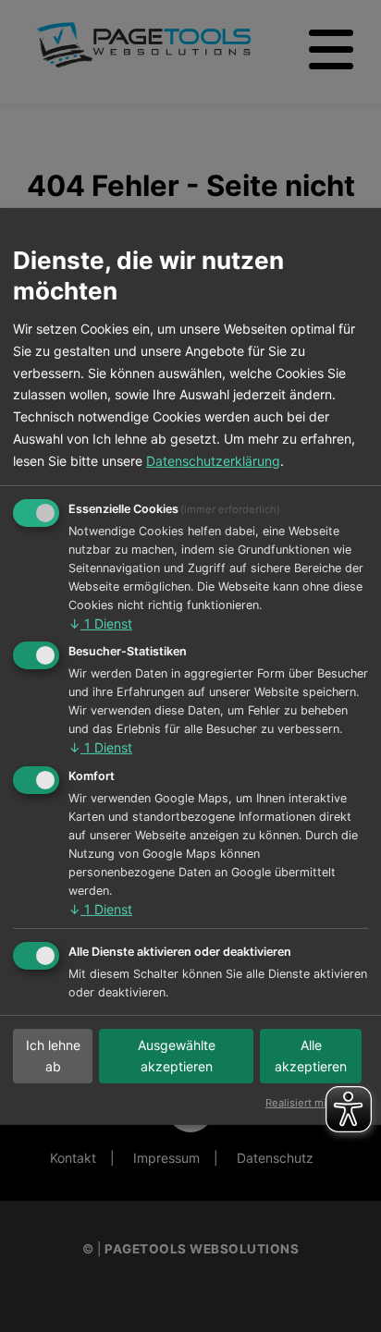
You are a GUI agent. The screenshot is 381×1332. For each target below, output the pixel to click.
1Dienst (100, 623)
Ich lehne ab (53, 1056)
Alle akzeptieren (311, 1056)
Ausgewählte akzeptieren (176, 1056)
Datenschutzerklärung (213, 461)
